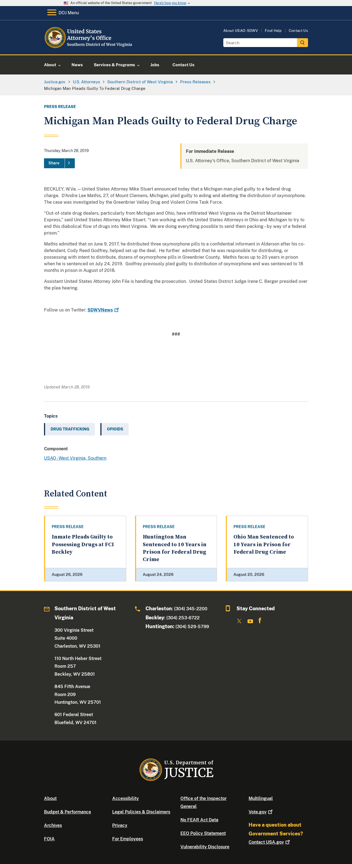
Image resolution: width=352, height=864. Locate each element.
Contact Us (298, 31)
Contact (266, 842)
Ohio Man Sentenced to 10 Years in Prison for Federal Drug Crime (263, 545)
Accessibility (125, 798)
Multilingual (261, 798)
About (50, 798)
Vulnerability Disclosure (204, 846)
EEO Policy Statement (203, 833)
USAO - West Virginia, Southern (75, 458)
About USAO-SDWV (240, 31)
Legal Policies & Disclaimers (141, 812)
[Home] (88, 48)
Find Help (273, 31)
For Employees (127, 838)
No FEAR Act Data (199, 819)
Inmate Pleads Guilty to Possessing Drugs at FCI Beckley (83, 545)
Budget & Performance (67, 812)
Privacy (119, 825)
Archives (53, 825)
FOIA (49, 838)
